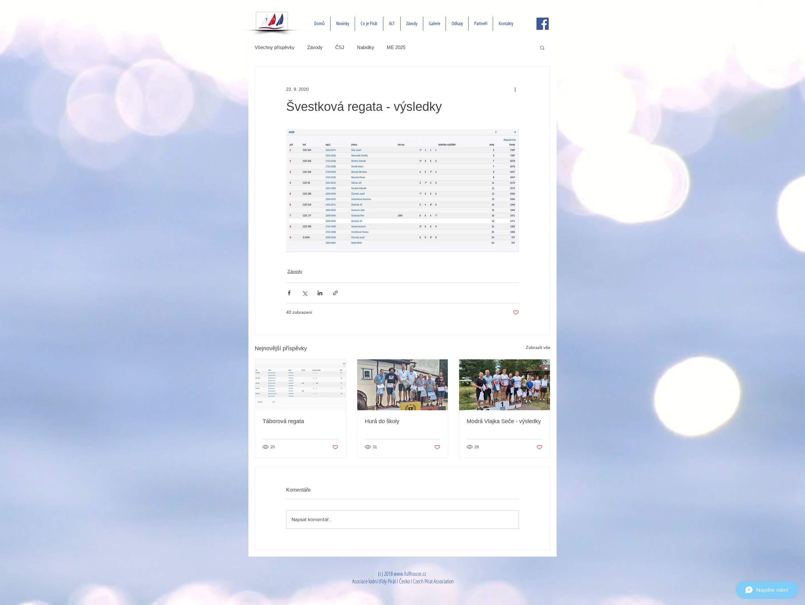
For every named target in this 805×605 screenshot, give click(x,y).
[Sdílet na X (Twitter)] (305, 293)
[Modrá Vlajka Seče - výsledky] (504, 384)
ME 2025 (396, 47)
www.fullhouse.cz (410, 573)
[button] (542, 47)
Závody (315, 47)
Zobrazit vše (538, 347)
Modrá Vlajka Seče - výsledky (504, 421)
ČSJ (339, 47)
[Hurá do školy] (402, 384)
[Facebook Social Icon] (542, 24)
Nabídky (365, 47)
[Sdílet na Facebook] (289, 293)
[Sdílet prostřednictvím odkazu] (335, 293)
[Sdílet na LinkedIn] (320, 293)
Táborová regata (283, 421)
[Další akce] (515, 89)
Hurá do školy (382, 421)
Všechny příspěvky (275, 47)
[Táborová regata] (300, 384)
